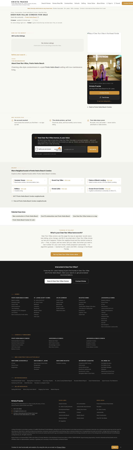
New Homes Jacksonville (19, 360)
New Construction (101, 415)
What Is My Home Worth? (29, 389)
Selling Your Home (81, 409)
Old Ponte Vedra (15, 347)
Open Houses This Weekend (110, 380)
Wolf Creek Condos (54, 343)
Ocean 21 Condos (91, 345)
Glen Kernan (104, 306)
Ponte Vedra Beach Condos (30, 12)
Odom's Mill (14, 304)
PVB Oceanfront (15, 306)
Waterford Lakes (60, 310)
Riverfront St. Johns (84, 371)
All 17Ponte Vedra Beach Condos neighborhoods (28, 196)
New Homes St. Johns (41, 360)
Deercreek (104, 320)
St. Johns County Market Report (63, 380)
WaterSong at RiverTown (107, 371)
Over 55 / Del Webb (102, 418)
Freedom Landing (61, 363)
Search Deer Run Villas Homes (58, 281)
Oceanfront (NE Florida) (85, 363)
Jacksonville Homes (108, 297)
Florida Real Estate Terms (18, 380)
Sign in (110, 3)
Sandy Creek (59, 302)
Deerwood (104, 318)
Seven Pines (104, 302)
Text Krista (105, 97)
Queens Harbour (105, 300)
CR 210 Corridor (61, 297)
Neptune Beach (63, 418)
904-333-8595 (17, 409)
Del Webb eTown (105, 365)
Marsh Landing (15, 300)
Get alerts (93, 149)
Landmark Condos (91, 341)
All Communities (81, 403)
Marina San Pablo (53, 341)
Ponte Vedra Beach (31, 17)
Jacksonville (100, 412)
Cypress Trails (82, 312)
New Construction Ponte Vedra (19, 314)
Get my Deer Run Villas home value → (66, 254)
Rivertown (36, 308)
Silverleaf (36, 369)
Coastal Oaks (82, 302)
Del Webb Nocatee (106, 363)
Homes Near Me (57, 3)
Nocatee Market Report (80, 380)
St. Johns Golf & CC (39, 300)
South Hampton (60, 308)
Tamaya (103, 312)
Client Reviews (28, 383)
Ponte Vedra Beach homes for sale (24, 220)
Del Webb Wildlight (106, 367)
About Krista (101, 3)
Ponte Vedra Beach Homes (19, 297)
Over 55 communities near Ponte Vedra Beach (55, 216)
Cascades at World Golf (107, 373)
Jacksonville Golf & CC (107, 308)
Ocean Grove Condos (17, 345)
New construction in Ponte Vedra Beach (25, 216)
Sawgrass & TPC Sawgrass (18, 310)
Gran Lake (36, 316)
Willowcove (82, 300)
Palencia (36, 314)
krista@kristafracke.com (19, 411)
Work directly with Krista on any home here (40, 8)
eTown (103, 304)
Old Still (103, 322)
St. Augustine (62, 421)
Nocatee (99, 406)
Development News (64, 409)
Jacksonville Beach (64, 415)
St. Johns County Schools (65, 406)
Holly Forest (59, 300)
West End (81, 304)
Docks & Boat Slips (84, 367)
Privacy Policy (61, 447)
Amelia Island (80, 418)
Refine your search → (19, 55)
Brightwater (14, 367)
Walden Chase (38, 310)
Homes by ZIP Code (16, 383)
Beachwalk (59, 304)
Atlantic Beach (80, 415)
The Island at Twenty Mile (85, 308)
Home (12, 12)
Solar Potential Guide (94, 380)
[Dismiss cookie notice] (121, 447)
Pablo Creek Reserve (107, 310)
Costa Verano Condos (92, 347)
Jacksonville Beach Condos (95, 338)
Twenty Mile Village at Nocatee (87, 306)
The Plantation (15, 308)
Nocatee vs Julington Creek (42, 383)
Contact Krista (104, 93)
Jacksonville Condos (56, 338)
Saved (118, 3)
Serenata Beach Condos (17, 341)
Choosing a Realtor (48, 380)
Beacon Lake (59, 306)
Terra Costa (104, 314)
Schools (77, 3)
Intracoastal (82, 365)
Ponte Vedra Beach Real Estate (105, 403)
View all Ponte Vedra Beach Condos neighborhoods (30, 201)
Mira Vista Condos (54, 347)
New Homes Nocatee (62, 360)
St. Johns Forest (38, 302)
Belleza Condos (15, 349)
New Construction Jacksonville (109, 326)
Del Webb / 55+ (105, 360)
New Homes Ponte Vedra (40, 363)
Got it (115, 447)
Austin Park (82, 314)
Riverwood (82, 310)
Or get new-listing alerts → (104, 101)
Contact (79, 412)
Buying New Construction (34, 380)
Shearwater (37, 367)
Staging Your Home (44, 389)
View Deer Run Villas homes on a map (85, 216)
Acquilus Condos (90, 343)
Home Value (91, 3)
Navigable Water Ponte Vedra (86, 373)
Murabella (36, 312)
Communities (68, 3)
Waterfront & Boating (86, 360)
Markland (36, 304)
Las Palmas (14, 312)
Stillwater (103, 369)
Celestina (36, 306)
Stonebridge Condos (54, 345)
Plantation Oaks (15, 302)
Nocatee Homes (84, 297)
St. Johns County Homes (42, 297)
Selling (83, 3)
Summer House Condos (17, 343)
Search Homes (46, 3)
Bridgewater (37, 365)
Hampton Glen (105, 316)
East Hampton (105, 324)
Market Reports (55, 389)
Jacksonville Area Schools (84, 406)
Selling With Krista (16, 389)
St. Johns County (101, 409)
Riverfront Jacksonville (85, 369)
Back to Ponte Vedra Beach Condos (100, 107)
